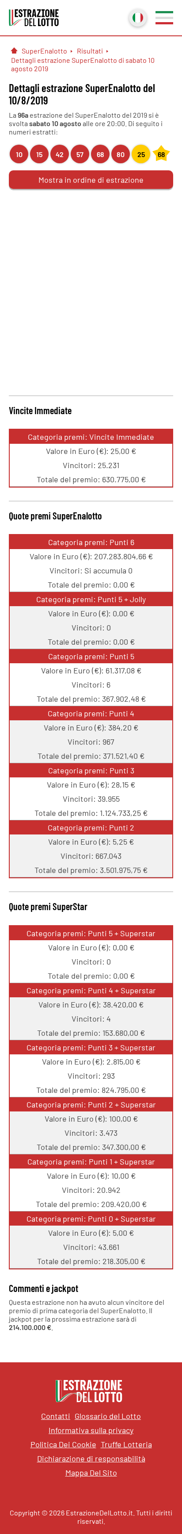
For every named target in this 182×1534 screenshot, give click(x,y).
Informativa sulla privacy (91, 1430)
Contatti (55, 1416)
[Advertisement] (91, 291)
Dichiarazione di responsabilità (91, 1458)
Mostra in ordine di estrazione (91, 180)
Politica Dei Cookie (63, 1444)
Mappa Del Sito (91, 1472)
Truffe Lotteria (126, 1444)
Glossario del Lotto (108, 1416)
